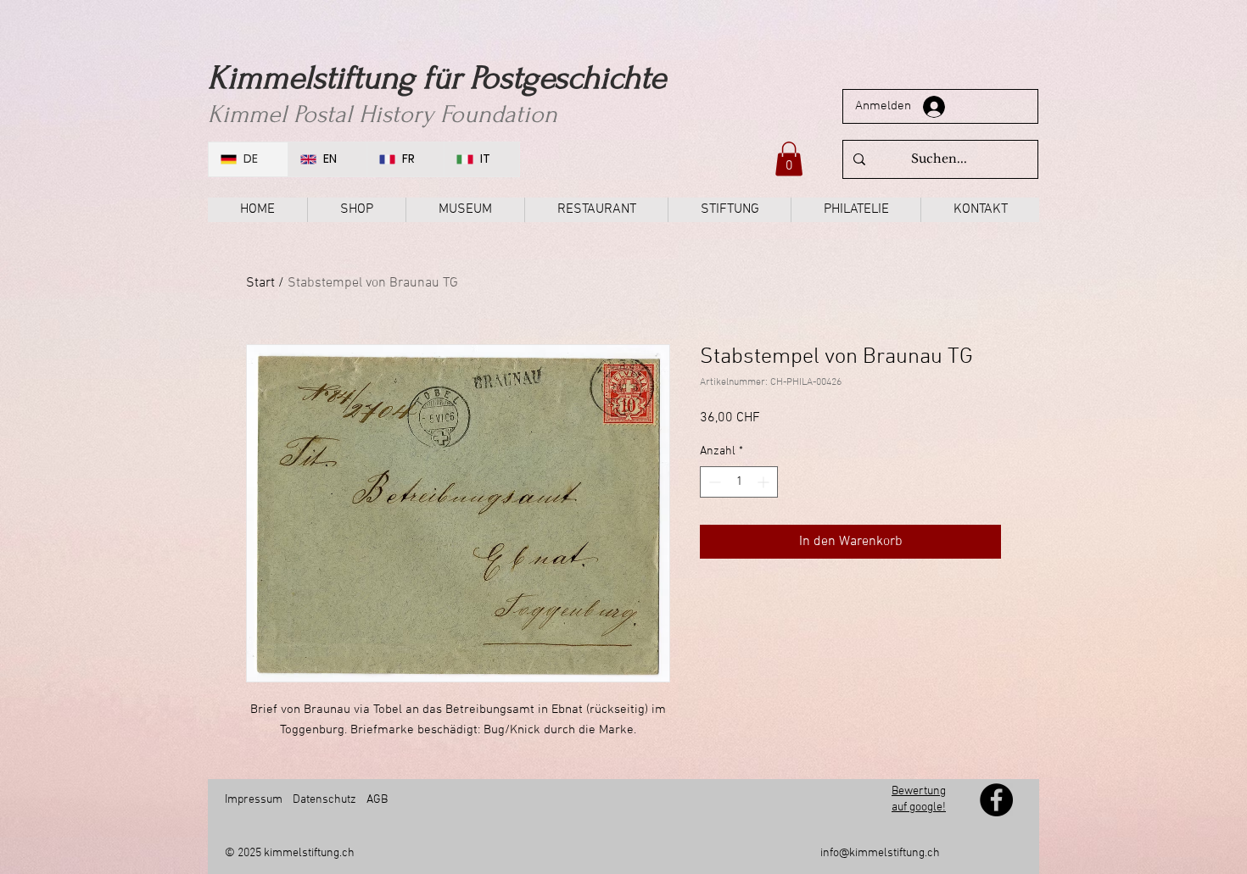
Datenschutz (324, 800)
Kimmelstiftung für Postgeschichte (437, 78)
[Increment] (764, 482)
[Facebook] (996, 799)
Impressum (253, 800)
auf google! (919, 807)
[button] (788, 159)
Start (260, 283)
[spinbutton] (739, 482)
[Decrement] (713, 482)
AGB (376, 800)
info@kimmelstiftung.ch (880, 853)
